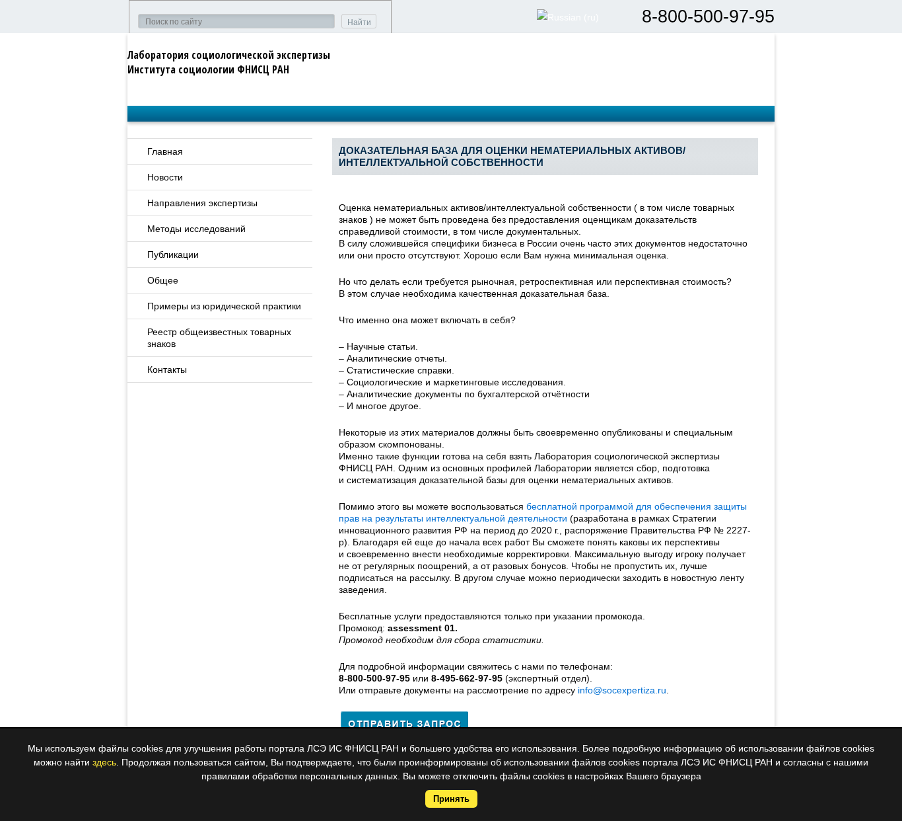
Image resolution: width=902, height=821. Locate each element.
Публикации (173, 254)
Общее (162, 280)
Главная (165, 151)
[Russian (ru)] (568, 17)
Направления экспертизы (202, 203)
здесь (104, 762)
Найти (359, 22)
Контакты (167, 369)
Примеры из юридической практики (224, 306)
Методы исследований (196, 228)
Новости (165, 177)
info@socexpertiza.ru (622, 690)
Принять (451, 799)
